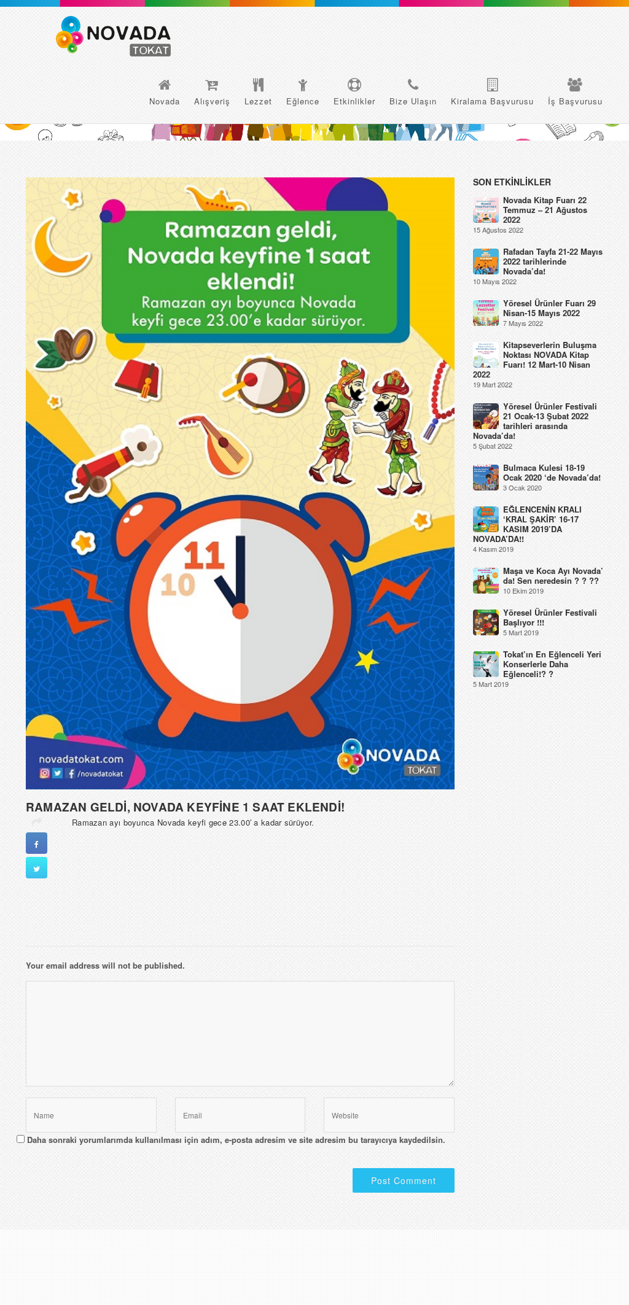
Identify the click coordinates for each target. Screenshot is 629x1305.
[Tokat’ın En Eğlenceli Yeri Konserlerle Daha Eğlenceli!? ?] (486, 663)
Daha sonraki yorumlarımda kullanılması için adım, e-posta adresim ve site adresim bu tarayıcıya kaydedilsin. (236, 1139)
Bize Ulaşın (413, 101)
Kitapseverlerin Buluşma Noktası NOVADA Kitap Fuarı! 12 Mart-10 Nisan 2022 (534, 359)
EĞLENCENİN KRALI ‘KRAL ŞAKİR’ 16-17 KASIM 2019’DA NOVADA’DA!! (527, 523)
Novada (164, 101)
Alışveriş (212, 101)
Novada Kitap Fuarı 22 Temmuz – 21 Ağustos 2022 (545, 209)
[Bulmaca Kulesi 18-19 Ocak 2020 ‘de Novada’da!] (486, 476)
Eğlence (302, 101)
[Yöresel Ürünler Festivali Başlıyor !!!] (486, 621)
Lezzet (258, 101)
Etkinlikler (354, 101)
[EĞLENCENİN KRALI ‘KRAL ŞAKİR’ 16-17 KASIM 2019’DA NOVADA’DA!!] (486, 518)
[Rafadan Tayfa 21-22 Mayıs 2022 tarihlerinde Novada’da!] (486, 260)
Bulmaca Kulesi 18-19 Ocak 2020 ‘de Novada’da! (552, 472)
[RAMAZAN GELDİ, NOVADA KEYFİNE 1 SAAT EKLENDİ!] (240, 482)
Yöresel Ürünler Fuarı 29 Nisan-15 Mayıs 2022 (549, 308)
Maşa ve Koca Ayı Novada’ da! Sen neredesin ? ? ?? (553, 575)
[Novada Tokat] (113, 36)
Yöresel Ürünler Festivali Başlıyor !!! (550, 617)
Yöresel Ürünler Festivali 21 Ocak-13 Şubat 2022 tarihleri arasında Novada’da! (535, 420)
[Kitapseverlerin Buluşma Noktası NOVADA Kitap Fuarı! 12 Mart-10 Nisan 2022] (486, 354)
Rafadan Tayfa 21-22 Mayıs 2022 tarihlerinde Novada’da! (553, 261)
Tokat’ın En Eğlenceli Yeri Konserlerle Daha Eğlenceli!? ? (552, 664)
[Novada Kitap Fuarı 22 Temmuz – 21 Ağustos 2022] (486, 209)
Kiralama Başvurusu (492, 101)
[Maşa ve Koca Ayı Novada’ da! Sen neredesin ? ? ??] (486, 580)
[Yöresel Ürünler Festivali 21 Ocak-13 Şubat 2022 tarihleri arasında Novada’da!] (486, 415)
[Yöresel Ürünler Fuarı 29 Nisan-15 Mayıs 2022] (486, 312)
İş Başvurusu (575, 101)
